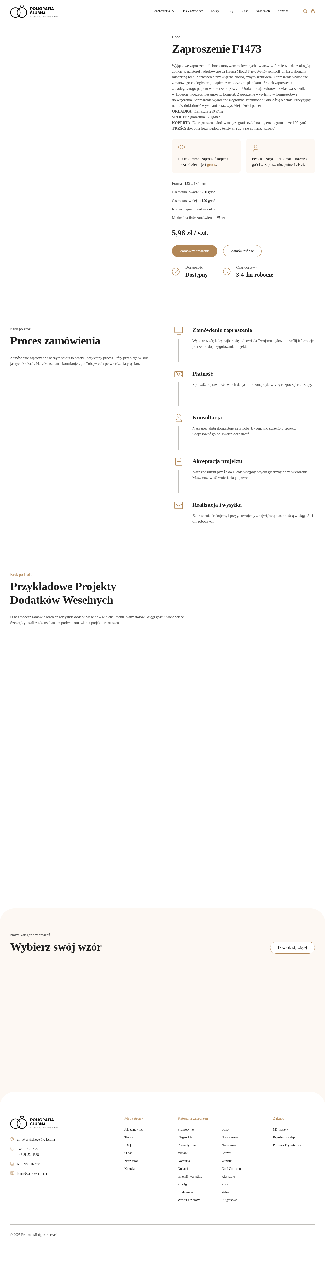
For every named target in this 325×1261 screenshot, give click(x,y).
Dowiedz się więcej (292, 948)
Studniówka (185, 1192)
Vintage (183, 1153)
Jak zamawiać (133, 1129)
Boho (225, 1129)
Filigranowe (229, 1200)
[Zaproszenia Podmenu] (173, 11)
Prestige (183, 1184)
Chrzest (226, 1153)
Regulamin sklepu (284, 1137)
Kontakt (282, 11)
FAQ (230, 11)
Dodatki (183, 1168)
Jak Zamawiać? (193, 11)
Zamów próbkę (242, 251)
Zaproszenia (162, 11)
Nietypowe (229, 1145)
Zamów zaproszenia (195, 251)
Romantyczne (187, 1145)
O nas (244, 11)
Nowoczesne (230, 1137)
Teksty (215, 11)
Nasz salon (263, 11)
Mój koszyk (280, 1129)
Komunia (184, 1161)
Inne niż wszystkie (190, 1176)
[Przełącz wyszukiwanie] (305, 11)
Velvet (226, 1192)
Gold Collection (232, 1168)
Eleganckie (185, 1137)
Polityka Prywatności (287, 1145)
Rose (225, 1184)
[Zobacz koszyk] (313, 11)
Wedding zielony (189, 1200)
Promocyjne (186, 1129)
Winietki (227, 1161)
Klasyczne (228, 1176)
